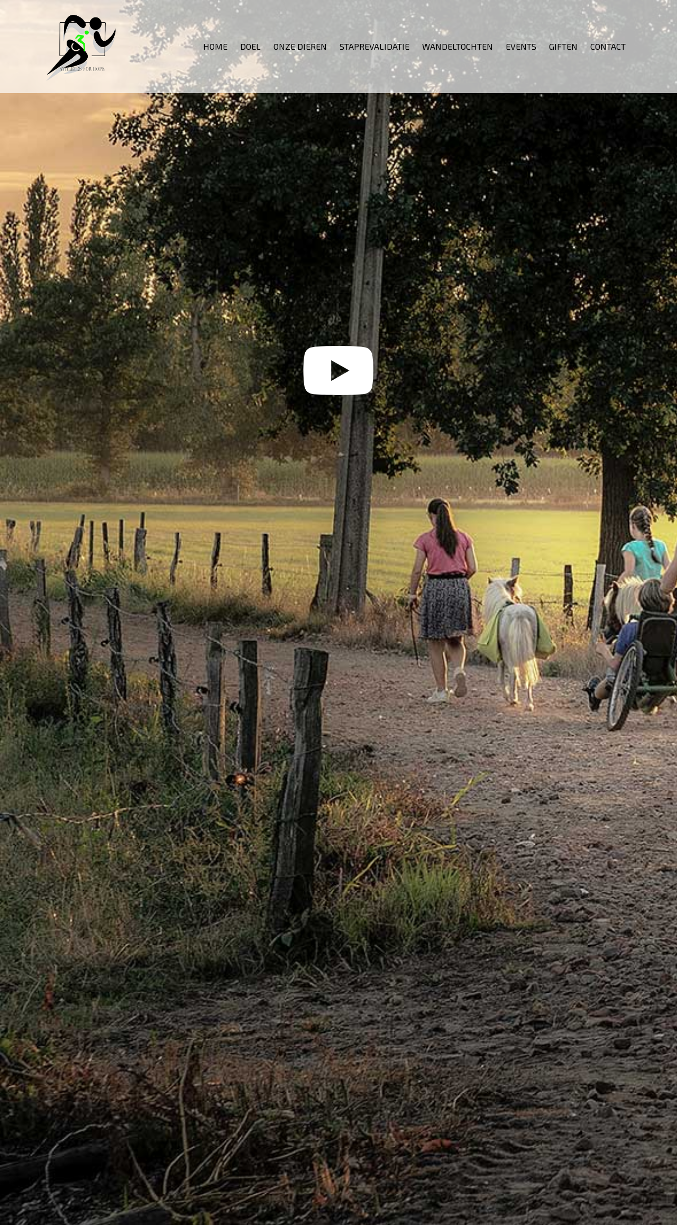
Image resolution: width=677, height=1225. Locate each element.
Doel (250, 46)
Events (521, 46)
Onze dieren (300, 46)
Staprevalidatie (374, 46)
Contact (608, 46)
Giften (563, 46)
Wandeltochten (457, 46)
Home (215, 46)
